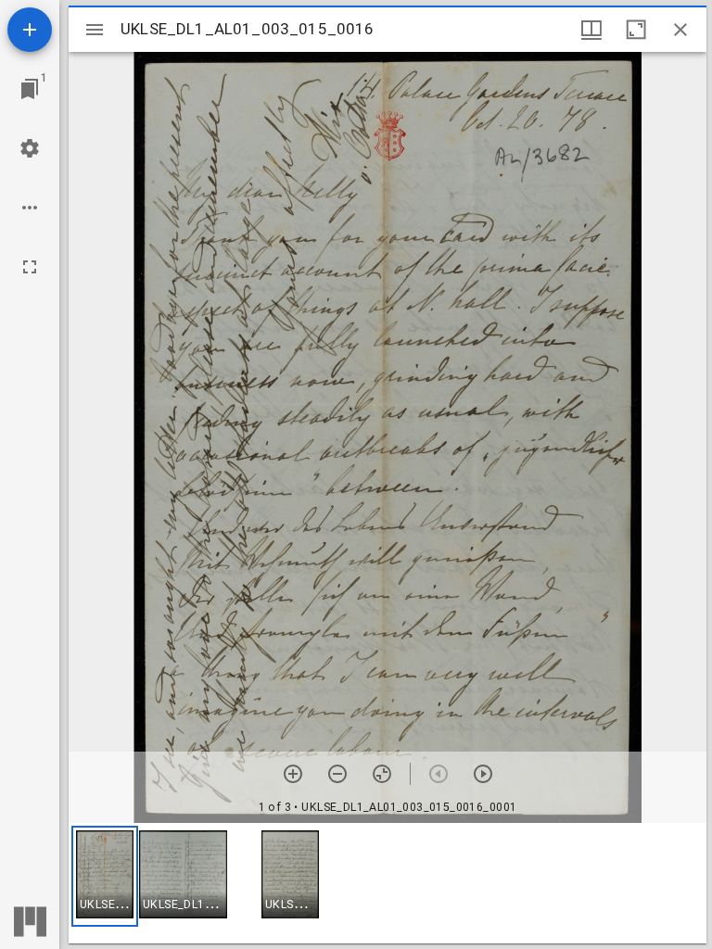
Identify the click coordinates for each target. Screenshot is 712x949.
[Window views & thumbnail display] (591, 29)
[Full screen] (29, 267)
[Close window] (680, 29)
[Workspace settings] (29, 148)
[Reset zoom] (382, 774)
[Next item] (483, 774)
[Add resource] (29, 29)
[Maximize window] (636, 29)
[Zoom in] (293, 774)
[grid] (387, 883)
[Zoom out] (337, 774)
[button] (105, 876)
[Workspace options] (29, 207)
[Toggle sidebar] (94, 29)
